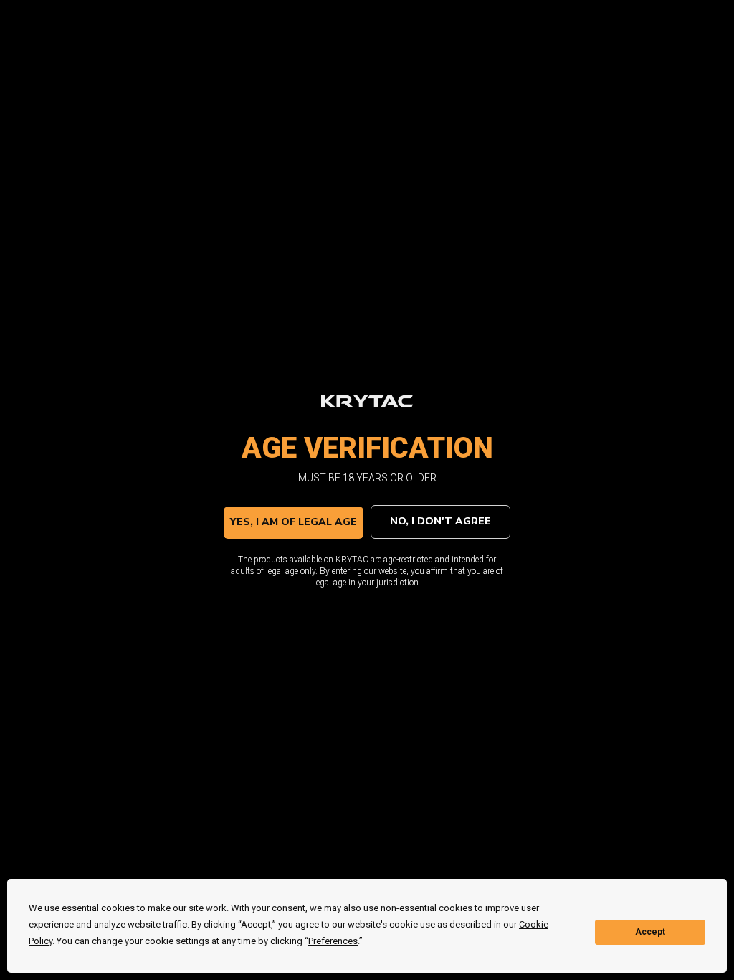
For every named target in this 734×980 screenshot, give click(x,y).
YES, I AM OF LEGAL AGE (293, 522)
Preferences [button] (333, 941)
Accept (650, 932)
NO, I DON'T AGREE (440, 521)
